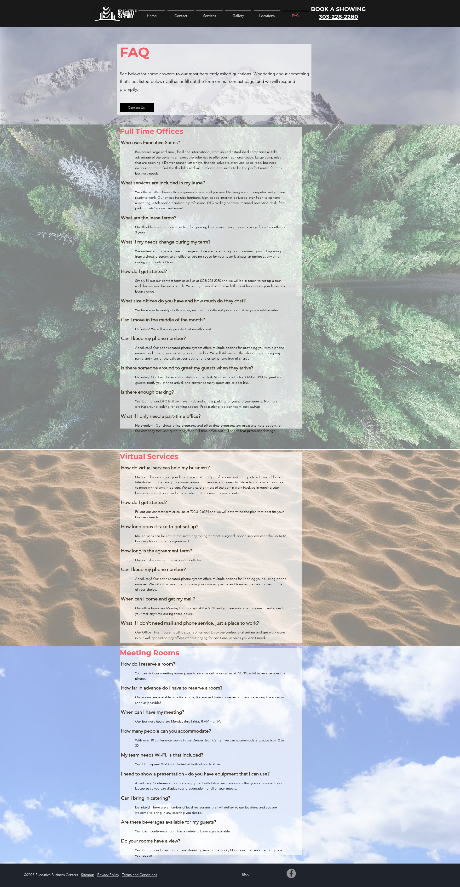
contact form (161, 511)
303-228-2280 (338, 16)
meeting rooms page (176, 673)
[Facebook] (291, 873)
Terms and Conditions (139, 874)
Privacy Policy (108, 874)
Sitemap (87, 874)
